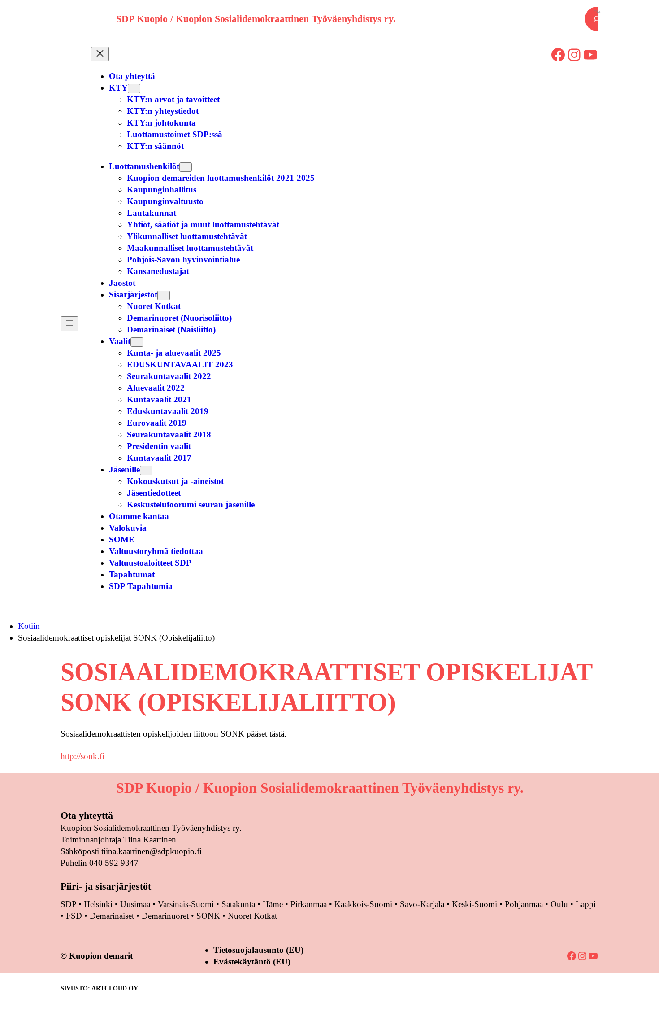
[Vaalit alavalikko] (136, 342)
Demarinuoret (165, 915)
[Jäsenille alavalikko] (146, 470)
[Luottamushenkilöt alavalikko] (185, 167)
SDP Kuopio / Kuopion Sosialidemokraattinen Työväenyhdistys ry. (256, 18)
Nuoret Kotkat (252, 915)
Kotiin (29, 626)
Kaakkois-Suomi (363, 904)
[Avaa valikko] (69, 323)
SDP (68, 904)
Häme (274, 904)
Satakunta (238, 904)
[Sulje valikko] (100, 54)
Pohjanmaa (525, 904)
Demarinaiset (112, 915)
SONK (208, 915)
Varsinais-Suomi (186, 904)
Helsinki (99, 904)
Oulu (559, 904)
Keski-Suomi (474, 904)
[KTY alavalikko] (134, 88)
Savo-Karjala (422, 904)
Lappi (586, 904)
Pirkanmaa (308, 904)
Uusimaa (135, 904)
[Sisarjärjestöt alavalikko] (163, 295)
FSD (74, 915)
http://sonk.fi (82, 756)
